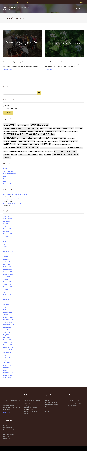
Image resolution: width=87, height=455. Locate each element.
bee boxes (10, 125)
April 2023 (6, 264)
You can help (7, 184)
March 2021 (7, 294)
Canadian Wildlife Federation (21, 128)
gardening (48, 134)
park (5, 151)
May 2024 (6, 241)
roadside (14, 154)
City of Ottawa (68, 128)
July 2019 (6, 330)
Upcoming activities (51, 404)
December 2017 (8, 372)
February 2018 (7, 367)
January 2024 (7, 246)
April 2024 (6, 244)
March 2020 (7, 309)
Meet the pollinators (9, 173)
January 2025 (7, 234)
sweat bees (47, 154)
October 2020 (7, 302)
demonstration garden (54, 131)
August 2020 (7, 304)
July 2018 (6, 355)
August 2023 (7, 256)
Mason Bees (22, 144)
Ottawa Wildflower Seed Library (53, 148)
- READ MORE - (8, 69)
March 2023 (7, 266)
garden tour (42, 138)
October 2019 (7, 322)
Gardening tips (8, 171)
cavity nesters (46, 128)
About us (48, 411)
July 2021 (6, 289)
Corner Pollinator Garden (32, 131)
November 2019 (8, 319)
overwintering (75, 148)
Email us (68, 408)
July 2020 (6, 307)
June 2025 (6, 226)
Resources (48, 406)
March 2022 (7, 282)
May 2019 (6, 335)
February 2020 (8, 312)
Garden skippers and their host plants (15, 194)
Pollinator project (9, 179)
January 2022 (7, 284)
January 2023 (7, 272)
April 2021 (6, 292)
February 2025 (7, 231)
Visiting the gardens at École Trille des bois (17, 199)
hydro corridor (10, 141)
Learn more (6, 412)
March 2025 (7, 229)
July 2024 (6, 236)
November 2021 (8, 287)
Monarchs (46, 144)
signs (40, 154)
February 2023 (7, 269)
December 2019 (8, 317)
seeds (35, 155)
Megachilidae (34, 144)
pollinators (49, 151)
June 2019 (6, 332)
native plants (28, 147)
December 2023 (8, 249)
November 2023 (8, 251)
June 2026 (6, 216)
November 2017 (8, 375)
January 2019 (7, 342)
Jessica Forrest (53, 141)
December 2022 (8, 274)
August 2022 (7, 277)
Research (6, 181)
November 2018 (8, 347)
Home (47, 400)
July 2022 (6, 279)
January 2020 (7, 314)
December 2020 (8, 297)
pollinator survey (65, 151)
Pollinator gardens (51, 402)
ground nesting (59, 138)
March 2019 (7, 340)
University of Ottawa (66, 154)
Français (81, 2)
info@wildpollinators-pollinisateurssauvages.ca (18, 2)
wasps (7, 158)
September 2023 (8, 254)
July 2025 (6, 224)
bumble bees (39, 124)
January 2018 (7, 370)
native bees (9, 148)
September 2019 (8, 325)
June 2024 (6, 239)
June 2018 (6, 357)
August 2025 (7, 221)
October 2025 (7, 218)
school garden (24, 154)
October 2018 (7, 350)
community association (11, 131)
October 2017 (7, 377)
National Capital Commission (61, 144)
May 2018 (6, 360)
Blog (46, 409)
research (7, 154)
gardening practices (18, 138)
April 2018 (6, 362)
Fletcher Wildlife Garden (21, 134)
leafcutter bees (68, 141)
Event (5, 168)
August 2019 (7, 327)
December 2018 (8, 345)
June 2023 (6, 261)
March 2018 (7, 365)
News (5, 176)
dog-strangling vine (71, 131)
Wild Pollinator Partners (16, 8)
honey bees (71, 138)
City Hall (56, 128)
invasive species (26, 141)
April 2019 (6, 337)
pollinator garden (36, 151)
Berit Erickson (23, 125)
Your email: (6, 105)
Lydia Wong (9, 144)
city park (78, 128)
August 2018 (7, 352)
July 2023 (6, 259)
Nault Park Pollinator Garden (12, 203)
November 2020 (8, 299)
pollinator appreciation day (18, 151)
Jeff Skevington (41, 141)
